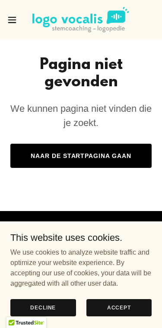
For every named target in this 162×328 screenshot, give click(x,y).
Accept (119, 307)
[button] (15, 19)
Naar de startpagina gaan (81, 155)
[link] (80, 19)
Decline (43, 307)
